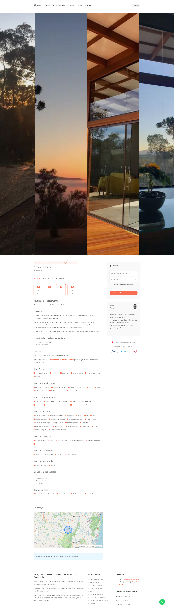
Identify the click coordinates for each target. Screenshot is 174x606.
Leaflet (83, 546)
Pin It (133, 351)
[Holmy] (37, 5)
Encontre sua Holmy (59, 5)
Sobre (80, 5)
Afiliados (92, 603)
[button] (36, 528)
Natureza (74, 263)
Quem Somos (94, 582)
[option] (113, 134)
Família (68, 263)
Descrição (37, 278)
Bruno (112, 308)
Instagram (88, 5)
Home (48, 5)
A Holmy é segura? (96, 585)
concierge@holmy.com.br (130, 579)
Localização (46, 278)
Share (114, 351)
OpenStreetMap (91, 546)
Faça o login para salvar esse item (125, 342)
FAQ (91, 591)
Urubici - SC (39, 270)
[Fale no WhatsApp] (162, 602)
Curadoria (72, 5)
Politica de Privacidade (97, 597)
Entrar (137, 5)
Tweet (124, 351)
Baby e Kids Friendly (59, 263)
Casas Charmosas (40, 263)
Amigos (50, 263)
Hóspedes (115, 279)
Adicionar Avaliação (58, 278)
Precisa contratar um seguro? (100, 600)
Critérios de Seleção (96, 588)
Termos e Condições (96, 594)
